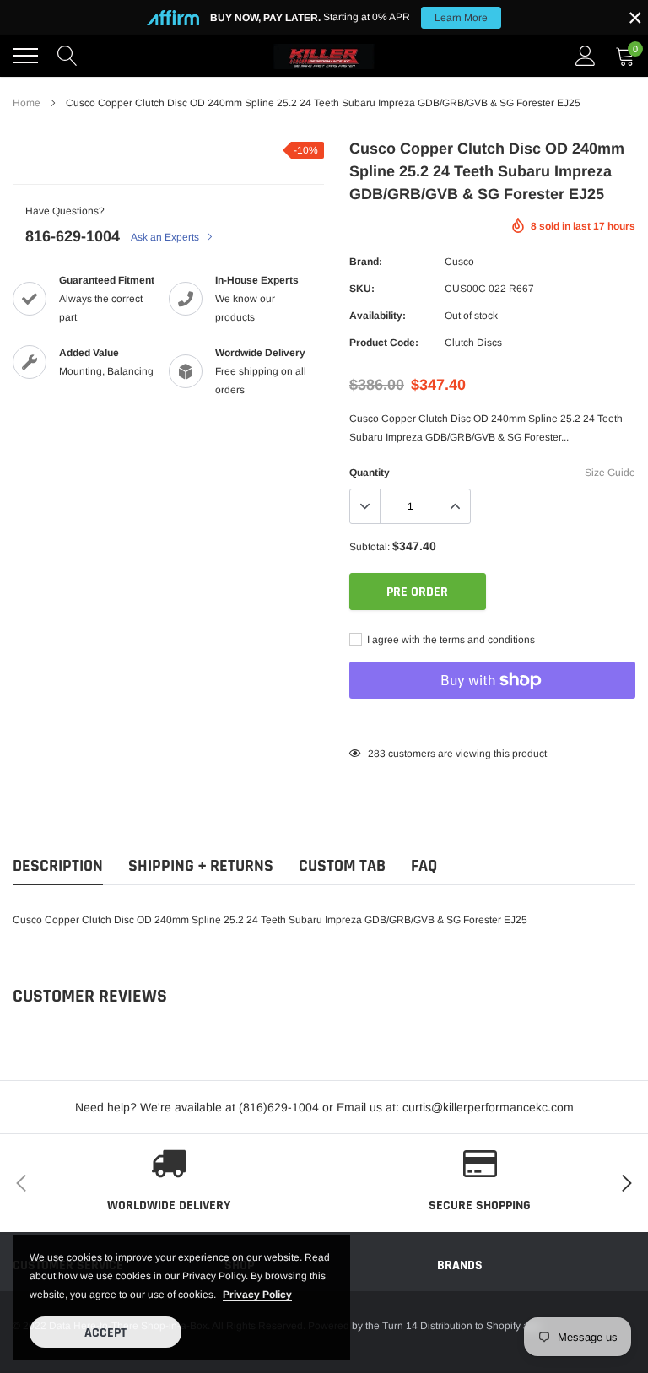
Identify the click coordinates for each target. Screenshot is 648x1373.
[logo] (324, 56)
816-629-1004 (72, 236)
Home (26, 103)
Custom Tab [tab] (342, 866)
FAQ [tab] (424, 866)
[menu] (25, 55)
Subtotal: (369, 547)
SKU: (362, 289)
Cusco (459, 262)
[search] (67, 56)
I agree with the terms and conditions (449, 640)
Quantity (369, 472)
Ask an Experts (166, 237)
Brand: (365, 262)
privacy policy (257, 1294)
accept (105, 1333)
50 (374, 753)
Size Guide (610, 472)
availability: (377, 316)
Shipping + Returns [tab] (200, 866)
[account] (585, 56)
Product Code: (383, 343)
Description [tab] (58, 866)
